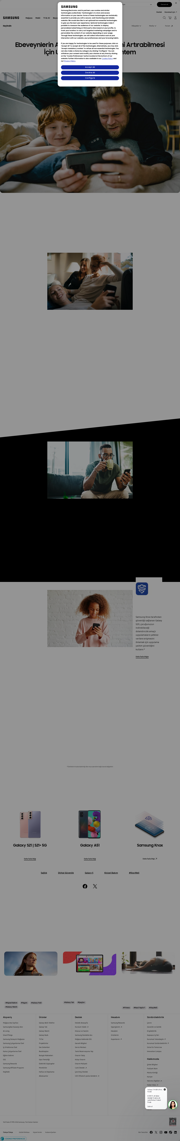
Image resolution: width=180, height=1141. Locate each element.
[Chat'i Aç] (172, 1104)
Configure (90, 78)
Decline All (90, 73)
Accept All (90, 67)
